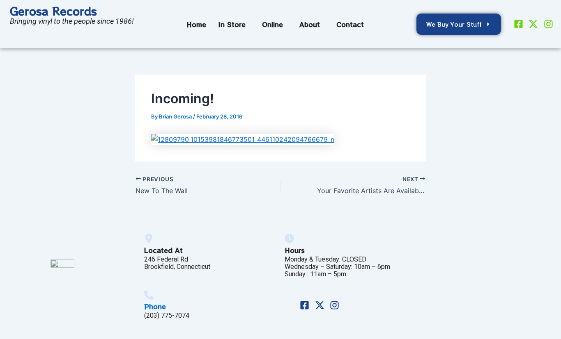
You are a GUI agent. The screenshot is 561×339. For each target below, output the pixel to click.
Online (272, 24)
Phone (155, 306)
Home (196, 24)
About (309, 24)
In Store (232, 24)
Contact (350, 24)
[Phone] (149, 295)
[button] (234, 24)
